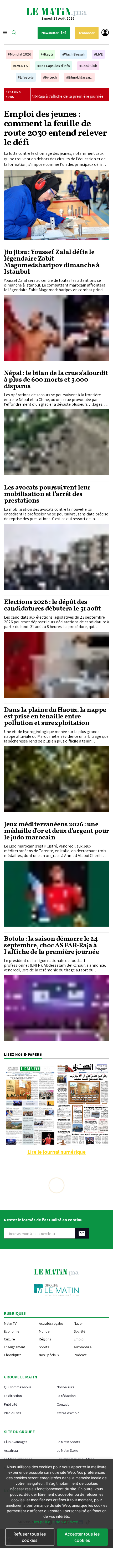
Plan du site (12, 1413)
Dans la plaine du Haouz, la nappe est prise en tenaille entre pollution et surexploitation (55, 717)
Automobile (82, 1347)
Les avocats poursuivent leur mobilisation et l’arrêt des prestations (47, 494)
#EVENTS (20, 65)
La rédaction (66, 1395)
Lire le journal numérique (56, 1151)
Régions (45, 1339)
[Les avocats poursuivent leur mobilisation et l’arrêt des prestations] (56, 557)
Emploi (79, 1339)
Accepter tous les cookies (82, 1537)
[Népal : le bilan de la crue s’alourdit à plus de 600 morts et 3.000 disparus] (56, 442)
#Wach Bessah (73, 54)
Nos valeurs (65, 1387)
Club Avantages (15, 1441)
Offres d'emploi (68, 1413)
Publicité (10, 1404)
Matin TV (10, 1323)
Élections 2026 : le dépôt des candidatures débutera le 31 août (52, 605)
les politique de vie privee (56, 1522)
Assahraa (11, 1450)
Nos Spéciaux (49, 1354)
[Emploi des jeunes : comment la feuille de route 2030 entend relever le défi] (56, 205)
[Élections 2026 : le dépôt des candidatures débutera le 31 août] (56, 665)
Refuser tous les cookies (29, 1537)
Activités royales (51, 1323)
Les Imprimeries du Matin (75, 1459)
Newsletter (50, 33)
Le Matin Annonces (18, 1459)
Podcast (80, 1354)
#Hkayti (47, 54)
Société (79, 1331)
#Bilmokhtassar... (79, 77)
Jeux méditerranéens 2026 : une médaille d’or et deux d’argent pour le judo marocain (56, 831)
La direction (13, 1395)
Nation (79, 1323)
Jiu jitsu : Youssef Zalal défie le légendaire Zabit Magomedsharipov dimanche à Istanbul (51, 262)
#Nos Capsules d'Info (53, 65)
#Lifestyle (26, 77)
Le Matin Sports (68, 1441)
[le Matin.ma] (56, 11)
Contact (63, 1404)
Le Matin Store (67, 1450)
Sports (44, 1347)
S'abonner (87, 33)
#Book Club (88, 65)
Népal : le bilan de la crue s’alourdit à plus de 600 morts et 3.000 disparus (56, 380)
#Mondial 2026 (19, 54)
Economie (11, 1331)
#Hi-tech (50, 77)
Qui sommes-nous (17, 1387)
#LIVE (98, 54)
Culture (9, 1339)
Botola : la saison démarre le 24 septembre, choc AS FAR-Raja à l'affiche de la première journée (51, 945)
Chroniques (12, 1354)
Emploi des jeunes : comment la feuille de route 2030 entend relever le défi (55, 129)
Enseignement (14, 1347)
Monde (44, 1331)
